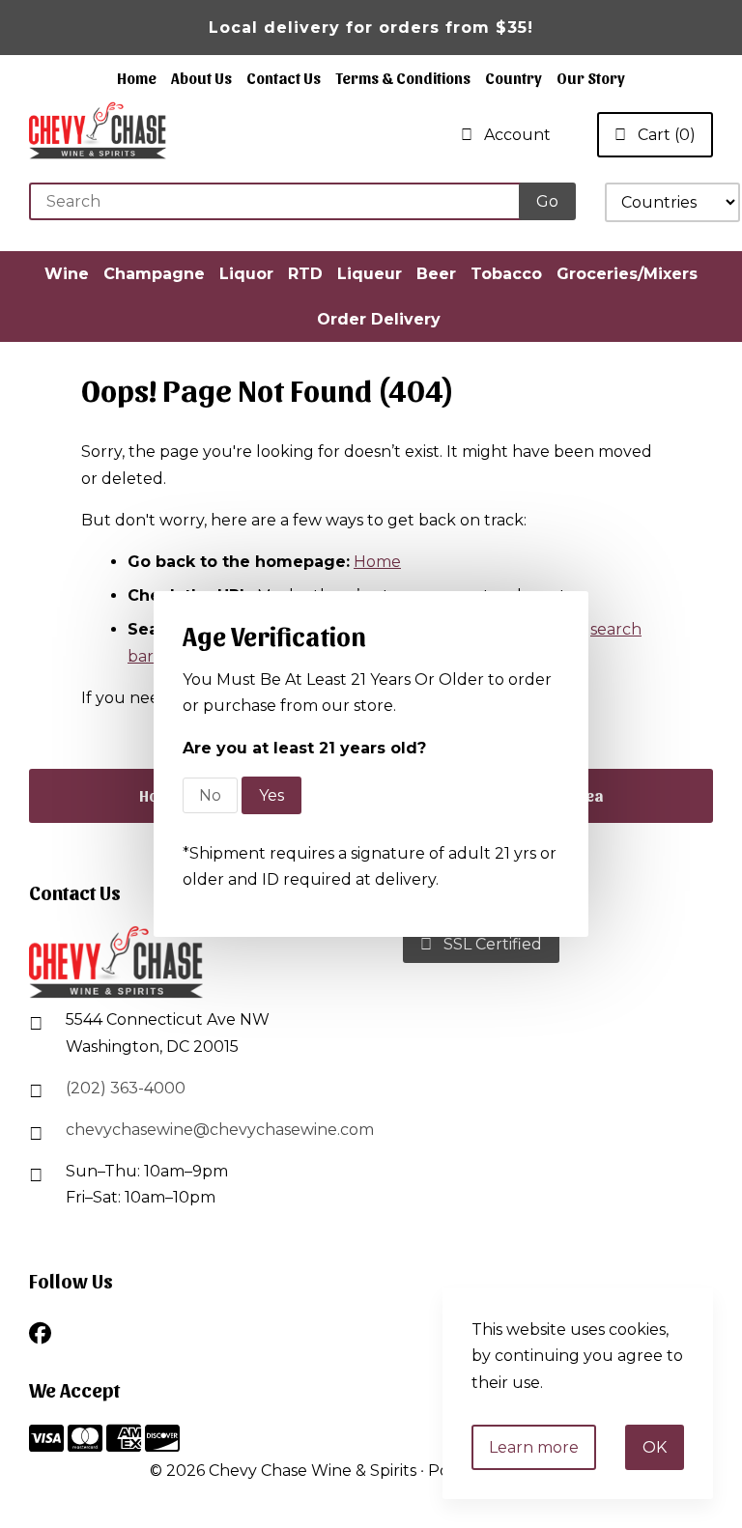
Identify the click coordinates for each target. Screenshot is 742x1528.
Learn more (534, 1447)
